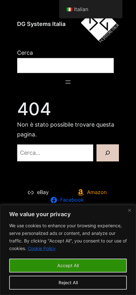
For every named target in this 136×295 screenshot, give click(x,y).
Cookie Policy (42, 248)
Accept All (68, 265)
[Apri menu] (68, 82)
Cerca (25, 52)
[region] (68, 250)
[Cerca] (107, 152)
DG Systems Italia (41, 24)
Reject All (68, 282)
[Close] (129, 210)
